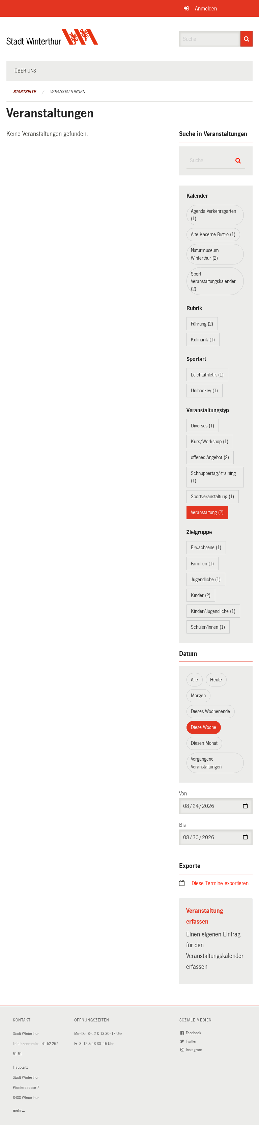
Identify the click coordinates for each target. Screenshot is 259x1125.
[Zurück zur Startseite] (52, 42)
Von (183, 793)
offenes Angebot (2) (210, 457)
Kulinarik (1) (203, 339)
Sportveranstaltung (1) (212, 496)
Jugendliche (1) (206, 579)
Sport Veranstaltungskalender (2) (213, 281)
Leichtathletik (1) (207, 374)
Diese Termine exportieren (220, 883)
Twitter (192, 1041)
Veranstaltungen (67, 91)
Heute (216, 679)
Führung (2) (202, 324)
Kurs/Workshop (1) (209, 441)
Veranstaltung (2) (207, 512)
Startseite (24, 91)
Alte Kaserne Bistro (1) (213, 234)
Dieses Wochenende (210, 711)
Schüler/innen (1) (208, 627)
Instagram (194, 1050)
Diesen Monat (204, 743)
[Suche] (246, 39)
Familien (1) (202, 563)
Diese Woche (203, 727)
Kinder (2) (200, 595)
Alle (194, 679)
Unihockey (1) (204, 390)
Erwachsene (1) (206, 547)
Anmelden (206, 8)
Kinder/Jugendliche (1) (213, 611)
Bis (182, 825)
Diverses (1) (202, 425)
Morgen (198, 695)
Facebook (194, 1033)
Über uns (25, 71)
